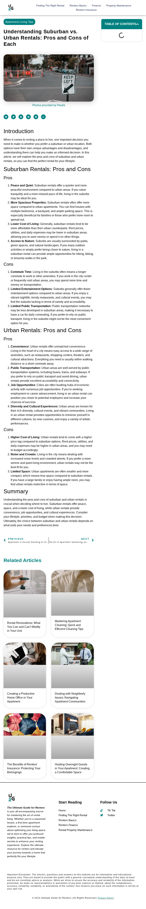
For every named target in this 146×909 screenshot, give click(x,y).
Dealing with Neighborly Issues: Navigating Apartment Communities (70, 697)
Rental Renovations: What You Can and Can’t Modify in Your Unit (23, 626)
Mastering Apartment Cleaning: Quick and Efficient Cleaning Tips (69, 625)
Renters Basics (78, 5)
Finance (96, 5)
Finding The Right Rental (50, 5)
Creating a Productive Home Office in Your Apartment (21, 697)
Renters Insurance (86, 9)
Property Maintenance (118, 5)
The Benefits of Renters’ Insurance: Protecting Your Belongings (23, 768)
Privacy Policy (106, 898)
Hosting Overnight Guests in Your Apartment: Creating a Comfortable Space (72, 768)
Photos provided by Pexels (48, 105)
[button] (6, 116)
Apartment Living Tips (19, 21)
